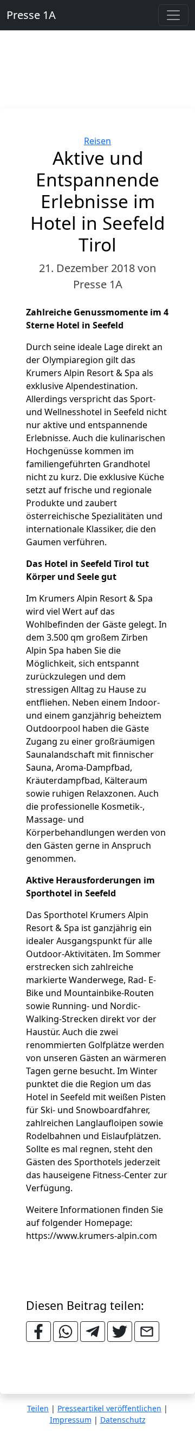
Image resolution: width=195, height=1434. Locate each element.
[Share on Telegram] (92, 1331)
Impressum (71, 1419)
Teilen (38, 1408)
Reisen (97, 141)
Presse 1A (31, 15)
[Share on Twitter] (119, 1331)
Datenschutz (123, 1419)
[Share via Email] (146, 1331)
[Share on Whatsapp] (65, 1331)
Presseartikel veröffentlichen (109, 1408)
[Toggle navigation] (173, 15)
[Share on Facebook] (38, 1331)
